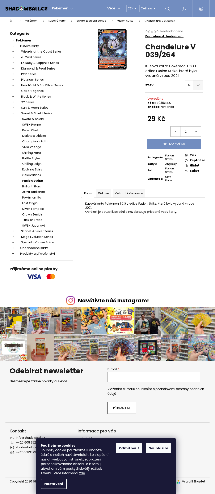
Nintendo (167, 107)
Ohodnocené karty (34, 248)
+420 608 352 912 (28, 442)
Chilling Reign (32, 164)
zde (82, 473)
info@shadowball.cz (30, 438)
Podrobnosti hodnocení (164, 36)
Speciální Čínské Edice (37, 242)
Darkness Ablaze (34, 136)
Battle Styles (31, 158)
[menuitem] (62, 8)
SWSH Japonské (33, 225)
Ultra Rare (168, 178)
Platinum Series (32, 79)
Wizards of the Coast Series (41, 51)
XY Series (27, 102)
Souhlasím (158, 448)
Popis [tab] (88, 193)
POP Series (29, 74)
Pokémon (23, 40)
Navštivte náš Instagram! (113, 300)
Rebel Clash (30, 130)
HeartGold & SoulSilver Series (42, 85)
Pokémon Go (31, 197)
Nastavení (53, 483)
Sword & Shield (33, 119)
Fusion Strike (32, 181)
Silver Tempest (33, 209)
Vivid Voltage (31, 147)
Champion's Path (34, 141)
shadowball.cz (26, 447)
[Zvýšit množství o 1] (196, 131)
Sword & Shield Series (36, 113)
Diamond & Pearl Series (38, 68)
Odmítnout (129, 448)
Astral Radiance (33, 192)
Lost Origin (30, 203)
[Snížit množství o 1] (176, 131)
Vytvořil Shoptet (193, 482)
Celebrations (31, 175)
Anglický (171, 164)
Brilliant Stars (31, 186)
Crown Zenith (32, 214)
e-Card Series (31, 57)
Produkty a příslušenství (37, 254)
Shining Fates (32, 153)
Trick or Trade (32, 220)
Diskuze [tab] (103, 193)
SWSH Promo (31, 125)
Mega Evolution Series (37, 237)
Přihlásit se (121, 408)
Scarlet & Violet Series (37, 231)
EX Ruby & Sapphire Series (40, 63)
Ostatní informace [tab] (129, 193)
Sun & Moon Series (34, 108)
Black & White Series (36, 96)
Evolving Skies (32, 169)
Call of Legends (32, 91)
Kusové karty (29, 46)
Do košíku (177, 144)
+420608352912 (27, 452)
